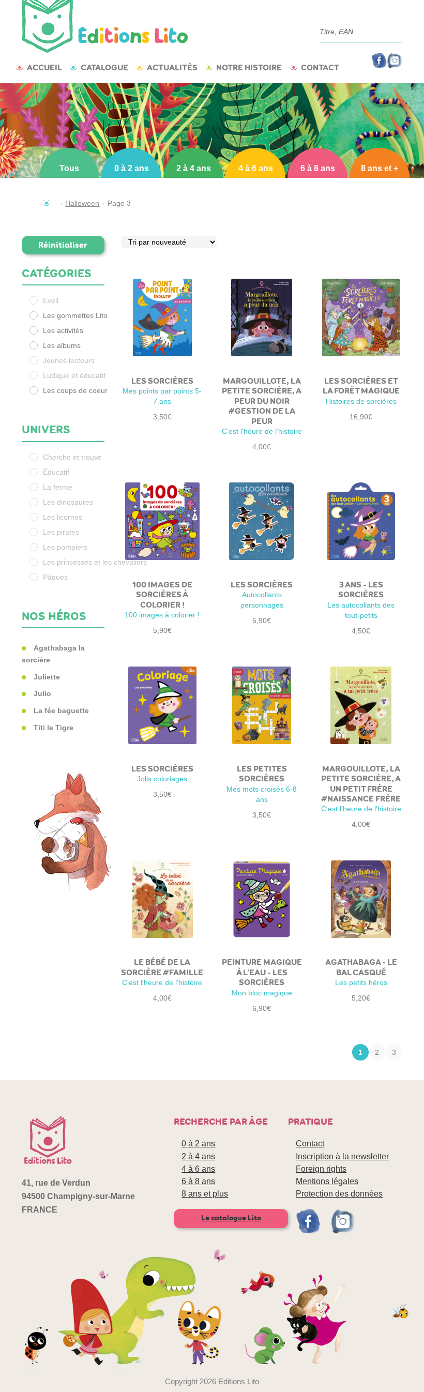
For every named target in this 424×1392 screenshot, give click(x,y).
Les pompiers (65, 547)
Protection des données (339, 1193)
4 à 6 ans (255, 168)
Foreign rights (321, 1168)
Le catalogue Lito (231, 1218)
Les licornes (62, 517)
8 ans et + (379, 168)
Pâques (55, 577)
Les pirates (61, 532)
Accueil (44, 67)
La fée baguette (61, 710)
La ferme (57, 487)
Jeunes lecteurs (69, 360)
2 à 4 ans (193, 168)
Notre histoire (249, 67)
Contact (320, 67)
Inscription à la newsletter (342, 1156)
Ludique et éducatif (74, 375)
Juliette (47, 677)
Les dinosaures (68, 502)
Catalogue (104, 67)
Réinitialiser (62, 244)
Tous (69, 168)
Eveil (50, 300)
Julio (42, 693)
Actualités (172, 67)
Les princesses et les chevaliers (95, 562)
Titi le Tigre (53, 727)
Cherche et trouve (72, 457)
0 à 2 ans (131, 168)
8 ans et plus (204, 1193)
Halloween (82, 203)
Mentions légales (327, 1181)
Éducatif (56, 472)
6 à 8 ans (317, 168)
